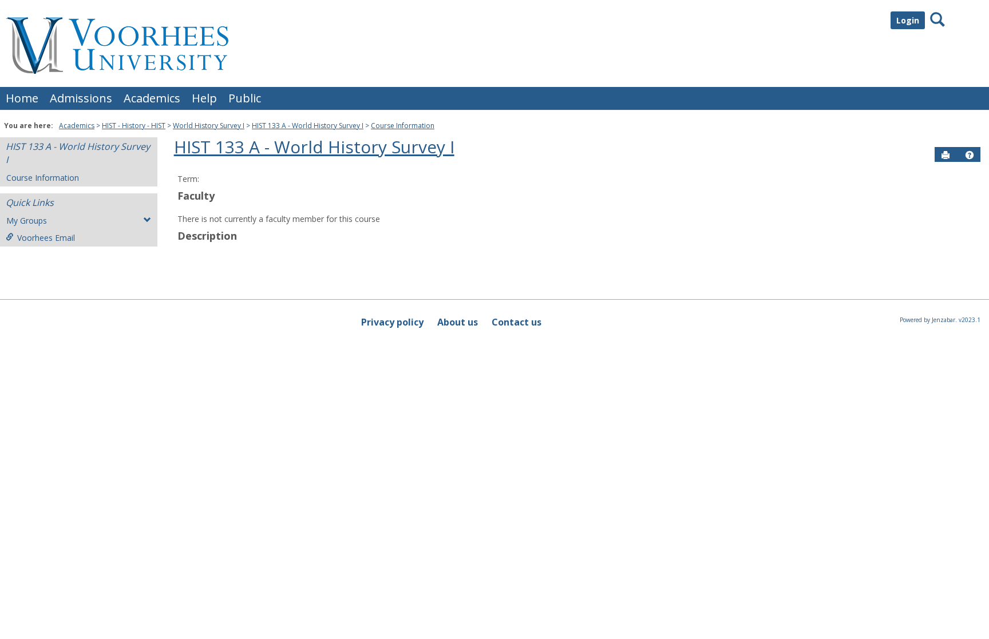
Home (22, 98)
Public (244, 98)
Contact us (516, 322)
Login (907, 20)
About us (457, 322)
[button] (969, 155)
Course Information (402, 125)
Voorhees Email (46, 237)
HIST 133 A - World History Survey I (307, 125)
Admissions (81, 98)
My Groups (26, 220)
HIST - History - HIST (133, 125)
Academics (152, 98)
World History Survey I (208, 125)
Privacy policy (392, 322)
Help (204, 98)
